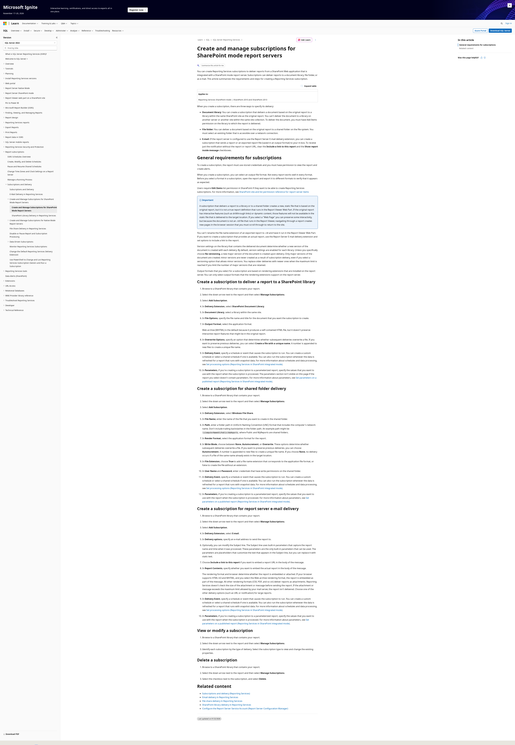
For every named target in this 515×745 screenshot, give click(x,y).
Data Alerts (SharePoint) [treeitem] (16, 276)
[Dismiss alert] (509, 5)
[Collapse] (56, 37)
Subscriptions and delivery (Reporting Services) (226, 693)
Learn (200, 39)
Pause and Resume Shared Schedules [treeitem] (24, 166)
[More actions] (315, 40)
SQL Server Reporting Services (226, 39)
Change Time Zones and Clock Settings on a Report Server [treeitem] (31, 173)
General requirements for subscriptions (477, 45)
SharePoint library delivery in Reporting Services (226, 704)
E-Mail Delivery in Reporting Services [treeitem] (26, 194)
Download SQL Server (500, 30)
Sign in (508, 23)
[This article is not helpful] (484, 57)
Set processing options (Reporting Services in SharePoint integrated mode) (244, 364)
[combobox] (30, 43)
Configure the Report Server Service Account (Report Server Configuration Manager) (245, 708)
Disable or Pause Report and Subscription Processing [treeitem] (28, 235)
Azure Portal (480, 30)
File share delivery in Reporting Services (222, 701)
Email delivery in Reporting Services (220, 697)
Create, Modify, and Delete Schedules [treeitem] (24, 161)
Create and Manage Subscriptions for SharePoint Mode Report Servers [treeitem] (34, 209)
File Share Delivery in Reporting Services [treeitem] (28, 228)
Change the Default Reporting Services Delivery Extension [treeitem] (31, 253)
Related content (466, 48)
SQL (207, 39)
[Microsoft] (5, 23)
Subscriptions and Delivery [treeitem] (22, 189)
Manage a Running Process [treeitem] (20, 179)
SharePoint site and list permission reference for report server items (274, 191)
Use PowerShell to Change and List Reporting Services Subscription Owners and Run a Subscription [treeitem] (30, 263)
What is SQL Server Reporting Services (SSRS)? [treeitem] (26, 54)
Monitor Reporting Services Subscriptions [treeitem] (28, 246)
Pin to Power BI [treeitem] (12, 103)
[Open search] (501, 23)
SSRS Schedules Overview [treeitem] (19, 156)
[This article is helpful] (481, 57)
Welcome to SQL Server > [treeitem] (16, 59)
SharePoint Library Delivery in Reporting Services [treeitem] (34, 215)
